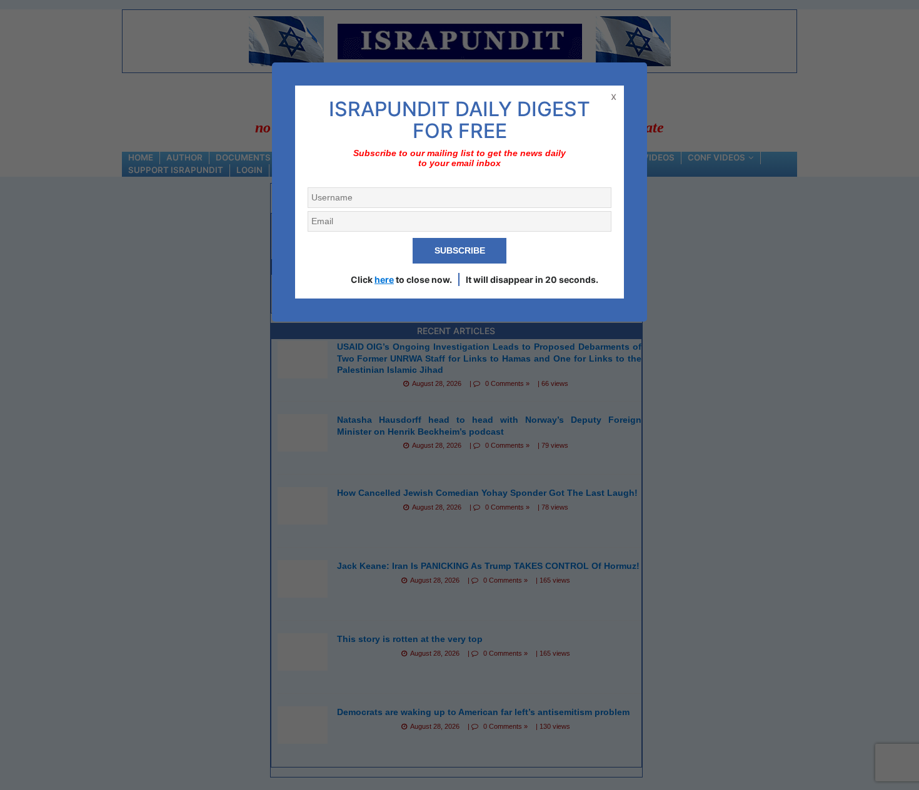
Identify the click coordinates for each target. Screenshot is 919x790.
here (384, 279)
